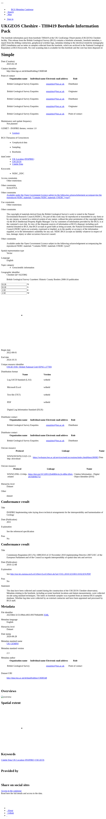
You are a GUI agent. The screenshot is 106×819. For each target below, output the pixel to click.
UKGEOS (16, 161)
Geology (16, 133)
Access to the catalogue (11, 791)
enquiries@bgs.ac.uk (55, 84)
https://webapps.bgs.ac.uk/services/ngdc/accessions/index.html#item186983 (65, 457)
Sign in (10, 19)
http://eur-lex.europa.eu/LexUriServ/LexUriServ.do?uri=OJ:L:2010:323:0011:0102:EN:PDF (50, 574)
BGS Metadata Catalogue (22, 9)
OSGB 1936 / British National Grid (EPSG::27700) (29, 367)
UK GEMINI (12, 643)
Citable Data (17, 164)
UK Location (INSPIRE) (23, 159)
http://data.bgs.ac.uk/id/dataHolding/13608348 (27, 678)
